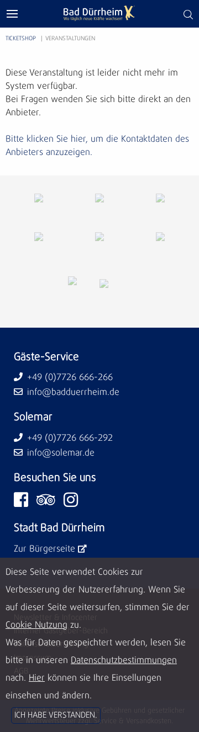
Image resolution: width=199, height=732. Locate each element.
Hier (37, 678)
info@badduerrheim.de (73, 392)
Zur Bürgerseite (44, 548)
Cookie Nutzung (36, 625)
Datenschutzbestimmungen (124, 660)
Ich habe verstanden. (55, 715)
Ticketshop (21, 38)
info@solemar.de (61, 452)
